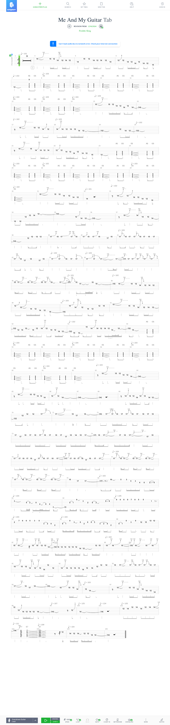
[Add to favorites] (69, 26)
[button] (11, 54)
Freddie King (85, 30)
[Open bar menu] (32, 67)
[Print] (101, 26)
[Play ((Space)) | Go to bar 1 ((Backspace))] (45, 720)
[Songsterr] (11, 6)
